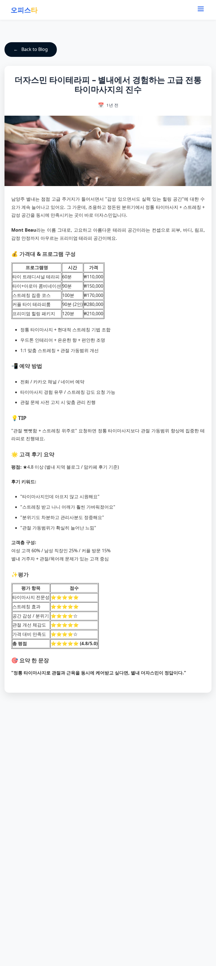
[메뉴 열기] (200, 10)
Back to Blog (34, 49)
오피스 (24, 9)
